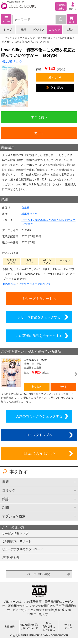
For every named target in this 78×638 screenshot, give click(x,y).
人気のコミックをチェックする (39, 416)
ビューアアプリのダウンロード (22, 549)
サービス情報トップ (15, 533)
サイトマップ (68, 626)
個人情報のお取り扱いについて (29, 626)
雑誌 (70, 29)
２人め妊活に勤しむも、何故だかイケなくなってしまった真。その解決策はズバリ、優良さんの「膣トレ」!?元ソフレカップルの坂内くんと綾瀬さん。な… (37, 397)
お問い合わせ (11, 557)
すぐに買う (39, 117)
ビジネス (39, 29)
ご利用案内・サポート (16, 541)
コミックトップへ (39, 435)
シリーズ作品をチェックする (39, 317)
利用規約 (10, 626)
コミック (55, 29)
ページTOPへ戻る (39, 574)
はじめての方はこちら (39, 453)
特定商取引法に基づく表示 (48, 627)
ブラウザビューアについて (35, 283)
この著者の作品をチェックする (39, 336)
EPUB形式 (9, 283)
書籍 (23, 29)
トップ (7, 29)
